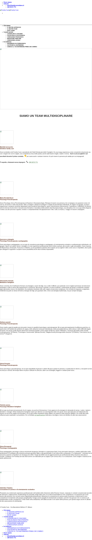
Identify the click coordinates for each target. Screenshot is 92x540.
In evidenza (7, 42)
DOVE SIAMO (11, 30)
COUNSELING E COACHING (15, 33)
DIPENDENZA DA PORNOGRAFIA (16, 43)
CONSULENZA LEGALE (13, 40)
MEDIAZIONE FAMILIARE (14, 38)
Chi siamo (7, 510)
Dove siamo (8, 2)
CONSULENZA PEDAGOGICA (15, 37)
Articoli (6, 4)
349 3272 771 (33, 162)
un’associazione (40, 415)
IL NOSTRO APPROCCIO (14, 27)
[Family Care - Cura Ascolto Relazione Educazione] (9, 10)
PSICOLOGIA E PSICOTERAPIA (16, 35)
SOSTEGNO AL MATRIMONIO (15, 45)
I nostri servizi (8, 32)
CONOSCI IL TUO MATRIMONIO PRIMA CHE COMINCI (22, 46)
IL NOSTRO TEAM (12, 29)
